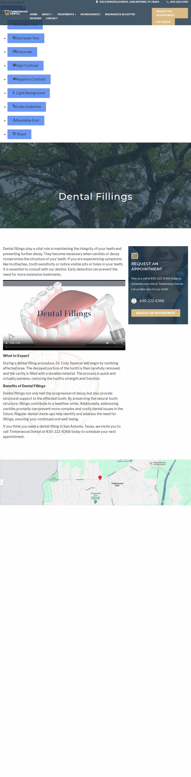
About (46, 14)
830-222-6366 (179, 1)
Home (33, 14)
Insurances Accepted (120, 14)
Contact (52, 18)
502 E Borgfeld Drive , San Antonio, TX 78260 (129, 1)
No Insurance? (91, 14)
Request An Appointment (165, 13)
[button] (25, 38)
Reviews (35, 18)
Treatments (65, 14)
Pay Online (163, 22)
